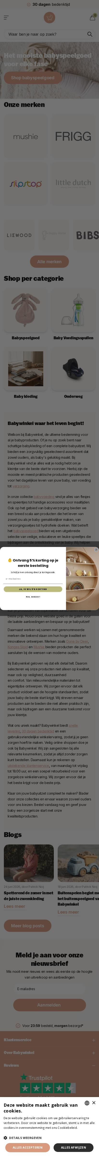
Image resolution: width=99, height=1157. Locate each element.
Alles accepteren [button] (28, 1147)
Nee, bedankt (33, 597)
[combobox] (87, 1103)
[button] (49, 1138)
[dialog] (49, 1127)
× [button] (93, 1103)
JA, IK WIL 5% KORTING (33, 589)
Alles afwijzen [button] (73, 1147)
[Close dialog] (96, 549)
